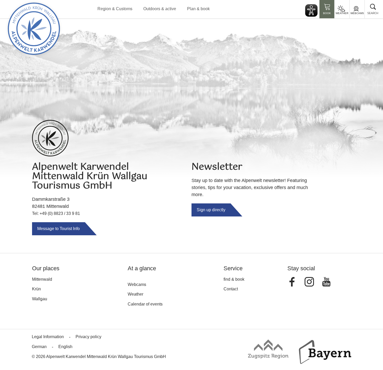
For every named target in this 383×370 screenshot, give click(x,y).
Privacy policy (88, 336)
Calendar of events (145, 304)
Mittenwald (42, 279)
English (65, 346)
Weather (342, 13)
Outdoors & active (159, 9)
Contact (231, 289)
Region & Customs (114, 9)
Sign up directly (211, 210)
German (39, 346)
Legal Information (48, 336)
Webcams (357, 13)
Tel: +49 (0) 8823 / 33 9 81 (56, 213)
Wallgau (39, 299)
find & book (234, 279)
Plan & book (198, 9)
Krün (36, 289)
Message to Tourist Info (58, 228)
